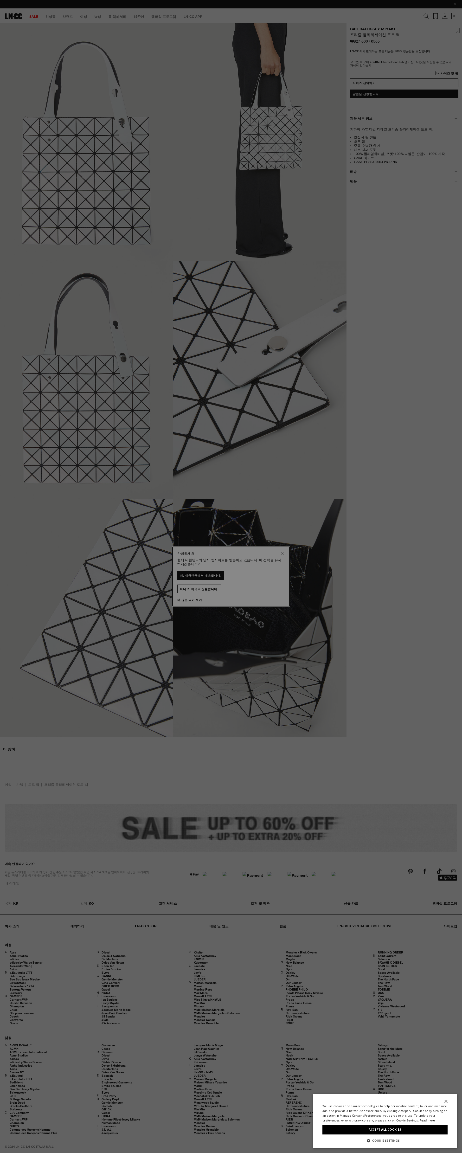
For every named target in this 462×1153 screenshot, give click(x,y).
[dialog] (385, 1121)
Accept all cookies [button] (385, 1129)
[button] (385, 1140)
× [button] (446, 1101)
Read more (427, 1120)
